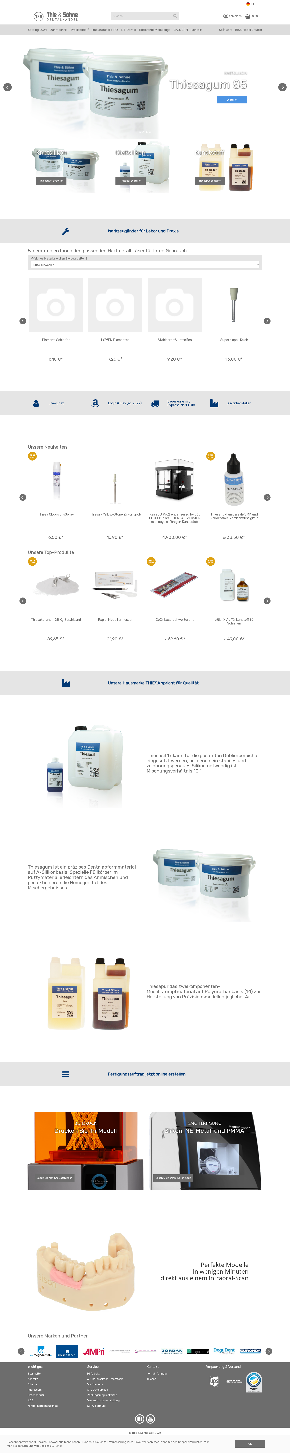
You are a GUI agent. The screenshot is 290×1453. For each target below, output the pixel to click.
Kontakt (33, 1379)
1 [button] (140, 132)
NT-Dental (128, 30)
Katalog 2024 (37, 30)
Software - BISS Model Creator (240, 30)
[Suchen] (175, 16)
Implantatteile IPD (105, 30)
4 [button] (150, 132)
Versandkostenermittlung (103, 1400)
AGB (30, 1400)
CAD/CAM (181, 30)
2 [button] (143, 132)
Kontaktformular (157, 1373)
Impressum (35, 1389)
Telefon (151, 1379)
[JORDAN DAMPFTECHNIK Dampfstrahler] (172, 1351)
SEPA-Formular (96, 1405)
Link (58, 1445)
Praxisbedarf (80, 30)
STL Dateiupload (97, 1389)
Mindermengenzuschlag (43, 1405)
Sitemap (33, 1384)
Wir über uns (95, 1384)
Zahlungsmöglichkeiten (102, 1395)
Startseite (34, 1373)
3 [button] (147, 132)
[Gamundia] (146, 1351)
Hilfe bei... (93, 1373)
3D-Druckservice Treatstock (105, 1379)
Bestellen (232, 99)
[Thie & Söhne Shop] (56, 16)
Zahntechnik (58, 30)
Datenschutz (36, 1395)
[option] (145, 87)
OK (250, 1443)
